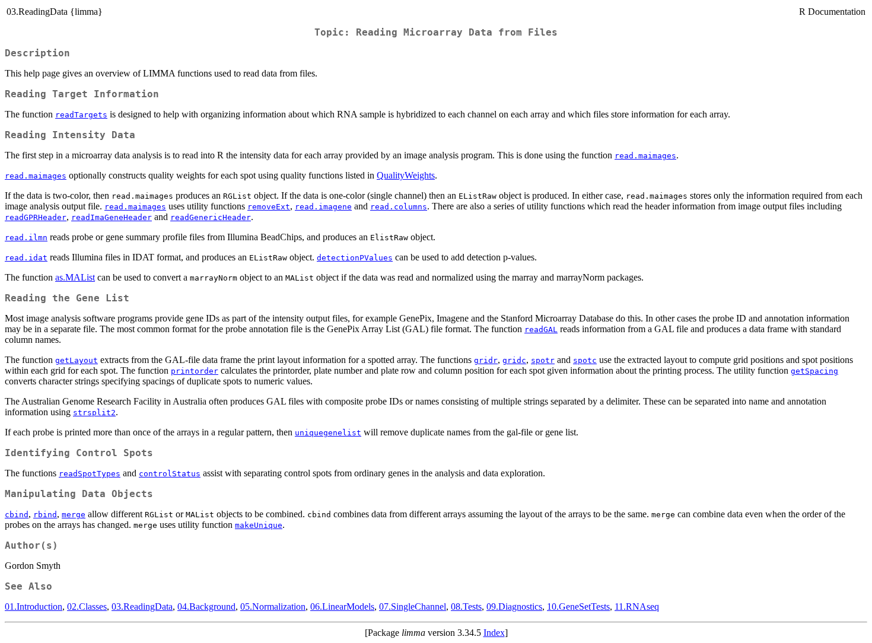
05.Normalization (272, 606)
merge (73, 514)
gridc (514, 360)
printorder (194, 371)
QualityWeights (406, 175)
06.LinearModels (342, 606)
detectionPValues (355, 257)
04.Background (206, 606)
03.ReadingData (142, 606)
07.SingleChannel (412, 606)
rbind (45, 514)
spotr (543, 360)
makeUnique (258, 525)
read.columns (398, 206)
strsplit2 (94, 412)
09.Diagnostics (514, 606)
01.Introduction (33, 606)
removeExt (268, 206)
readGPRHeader (35, 217)
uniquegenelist (328, 432)
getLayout (76, 360)
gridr (486, 360)
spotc (585, 360)
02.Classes (87, 606)
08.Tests (466, 606)
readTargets (81, 114)
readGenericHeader (210, 217)
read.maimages (645, 155)
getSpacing (814, 371)
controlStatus (170, 473)
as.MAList (75, 277)
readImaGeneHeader (111, 217)
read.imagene (323, 206)
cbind (16, 514)
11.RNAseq (637, 606)
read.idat (26, 257)
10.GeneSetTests (578, 606)
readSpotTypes (89, 473)
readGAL (541, 329)
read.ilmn (26, 237)
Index (494, 633)
